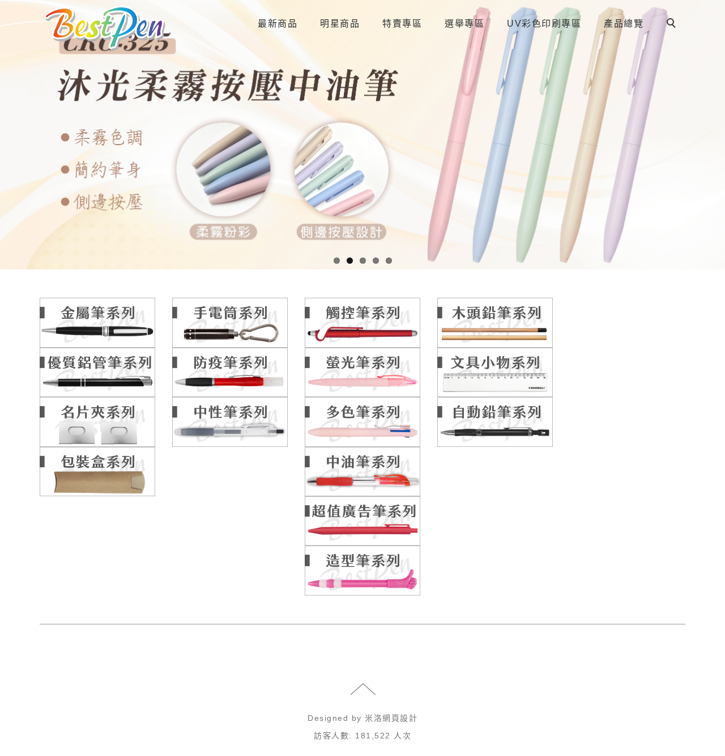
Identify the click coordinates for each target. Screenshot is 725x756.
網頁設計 (399, 718)
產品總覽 (623, 23)
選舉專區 (464, 23)
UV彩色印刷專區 (544, 23)
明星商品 (340, 23)
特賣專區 (402, 23)
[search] (672, 24)
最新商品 (277, 23)
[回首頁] (105, 28)
